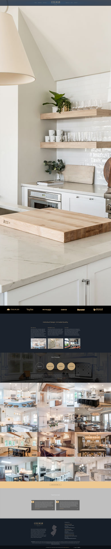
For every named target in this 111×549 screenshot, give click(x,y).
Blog (72, 2)
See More (55, 284)
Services (45, 2)
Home (36, 2)
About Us (67, 2)
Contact (75, 2)
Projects (40, 2)
